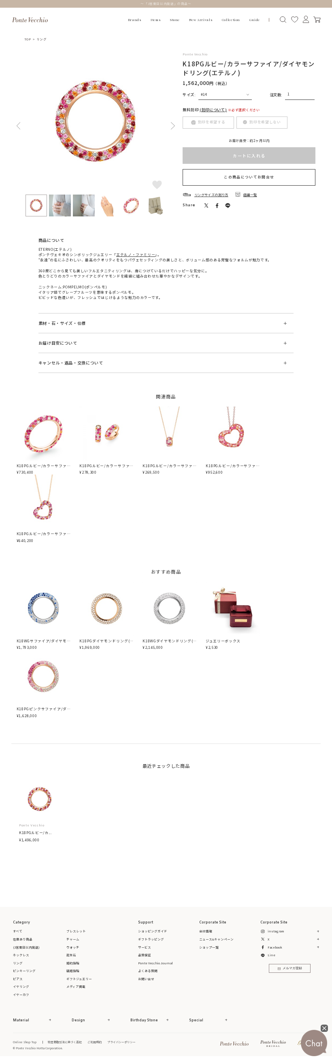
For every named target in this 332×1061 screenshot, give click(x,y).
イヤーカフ (21, 994)
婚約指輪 (72, 963)
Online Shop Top (24, 1042)
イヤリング (21, 986)
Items (156, 19)
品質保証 (144, 955)
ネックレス (21, 955)
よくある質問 (147, 970)
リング (41, 39)
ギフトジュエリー (79, 978)
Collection (231, 19)
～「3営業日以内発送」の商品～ (165, 3)
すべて (17, 931)
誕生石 (71, 955)
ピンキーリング (24, 970)
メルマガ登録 (292, 968)
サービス (144, 947)
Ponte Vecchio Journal (155, 963)
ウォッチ (72, 947)
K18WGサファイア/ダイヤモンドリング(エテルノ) (44, 643)
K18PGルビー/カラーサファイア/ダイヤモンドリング (44, 468)
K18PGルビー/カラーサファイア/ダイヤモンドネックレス (170, 468)
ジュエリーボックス (223, 641)
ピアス (18, 978)
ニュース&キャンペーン (216, 939)
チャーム (72, 939)
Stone (175, 19)
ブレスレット (76, 931)
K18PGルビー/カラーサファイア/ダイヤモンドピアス (106, 468)
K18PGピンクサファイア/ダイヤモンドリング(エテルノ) (44, 711)
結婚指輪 (72, 970)
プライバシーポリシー (121, 1042)
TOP (27, 39)
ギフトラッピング (151, 939)
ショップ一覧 (209, 947)
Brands (135, 19)
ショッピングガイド (152, 931)
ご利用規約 (94, 1042)
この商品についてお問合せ (249, 177)
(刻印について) (213, 109)
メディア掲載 (75, 986)
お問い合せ (146, 978)
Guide (254, 19)
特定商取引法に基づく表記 (65, 1042)
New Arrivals (201, 19)
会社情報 (205, 931)
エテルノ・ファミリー (135, 254)
